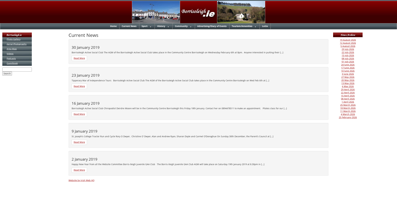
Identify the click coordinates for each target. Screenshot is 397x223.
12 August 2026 (348, 43)
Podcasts (11, 58)
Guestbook (12, 63)
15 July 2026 (348, 55)
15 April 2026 (348, 95)
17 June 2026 (348, 67)
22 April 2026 (348, 92)
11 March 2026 (348, 111)
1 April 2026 (348, 101)
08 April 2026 (348, 98)
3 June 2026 (348, 73)
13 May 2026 (347, 83)
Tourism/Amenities (242, 26)
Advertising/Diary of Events (212, 26)
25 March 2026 (348, 104)
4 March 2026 (348, 114)
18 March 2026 (348, 108)
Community (181, 26)
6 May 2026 (348, 86)
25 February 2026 (348, 117)
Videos (10, 53)
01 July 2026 (348, 61)
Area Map (12, 48)
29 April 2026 (348, 89)
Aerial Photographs (17, 44)
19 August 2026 (348, 39)
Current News (129, 26)
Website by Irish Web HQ (81, 180)
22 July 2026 (348, 52)
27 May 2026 (347, 77)
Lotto (265, 26)
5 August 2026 (348, 46)
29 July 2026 (348, 49)
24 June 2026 (348, 64)
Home (113, 26)
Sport (144, 26)
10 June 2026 (348, 70)
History (161, 26)
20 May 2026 (347, 80)
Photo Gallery (13, 39)
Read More (79, 58)
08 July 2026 (348, 58)
